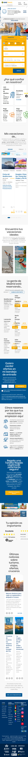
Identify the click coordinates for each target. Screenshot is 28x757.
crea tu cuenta (14, 20)
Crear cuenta (20, 3)
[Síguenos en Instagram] (22, 712)
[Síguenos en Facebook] (22, 708)
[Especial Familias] (7, 259)
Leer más (20, 613)
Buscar (19, 70)
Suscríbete (21, 386)
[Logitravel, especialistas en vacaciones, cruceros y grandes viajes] (7, 2)
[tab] (10, 149)
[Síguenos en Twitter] (22, 720)
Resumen (5, 170)
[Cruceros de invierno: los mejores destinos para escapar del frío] (7, 678)
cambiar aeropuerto (17, 292)
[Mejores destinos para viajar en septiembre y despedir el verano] (7, 613)
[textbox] (14, 48)
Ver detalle (18, 99)
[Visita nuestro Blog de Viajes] (24, 731)
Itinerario (12, 170)
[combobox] (11, 386)
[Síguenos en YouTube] (22, 716)
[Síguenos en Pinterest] (22, 723)
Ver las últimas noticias (14, 695)
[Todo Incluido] (20, 259)
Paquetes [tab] (11, 37)
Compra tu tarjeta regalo (14, 493)
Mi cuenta (25, 3)
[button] (2, 25)
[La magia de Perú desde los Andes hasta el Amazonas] (17, 678)
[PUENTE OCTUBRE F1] (14, 25)
